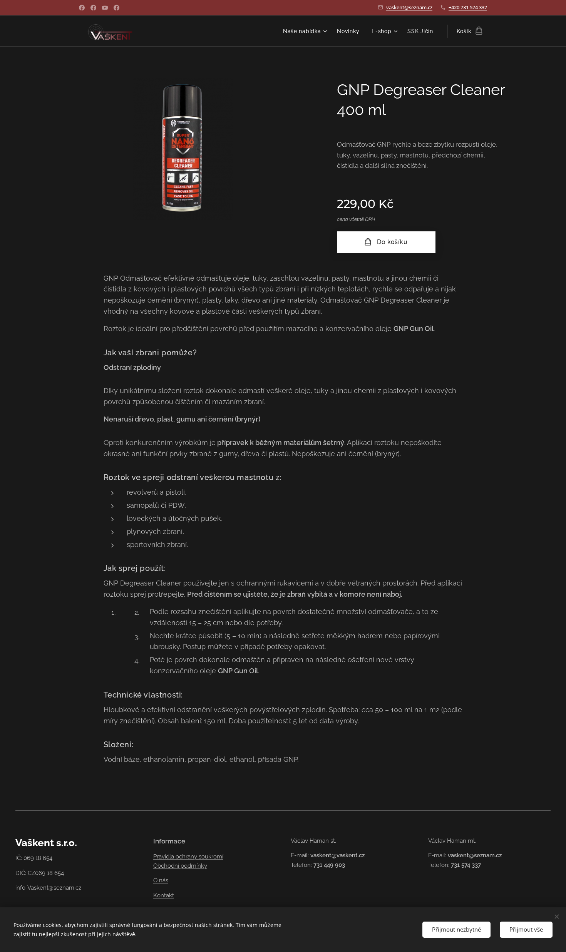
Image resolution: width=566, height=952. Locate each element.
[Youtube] (105, 7)
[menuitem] (306, 31)
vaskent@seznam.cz (409, 7)
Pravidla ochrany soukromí (188, 856)
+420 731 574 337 (468, 7)
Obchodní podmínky (180, 865)
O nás (160, 880)
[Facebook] (82, 7)
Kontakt (163, 895)
